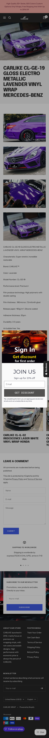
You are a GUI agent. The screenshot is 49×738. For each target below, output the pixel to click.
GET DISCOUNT (24, 392)
